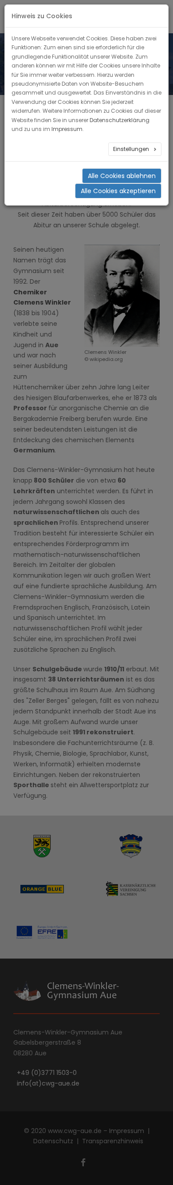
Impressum (67, 129)
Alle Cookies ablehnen (122, 175)
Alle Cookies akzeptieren (118, 190)
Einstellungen (131, 149)
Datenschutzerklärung (119, 120)
